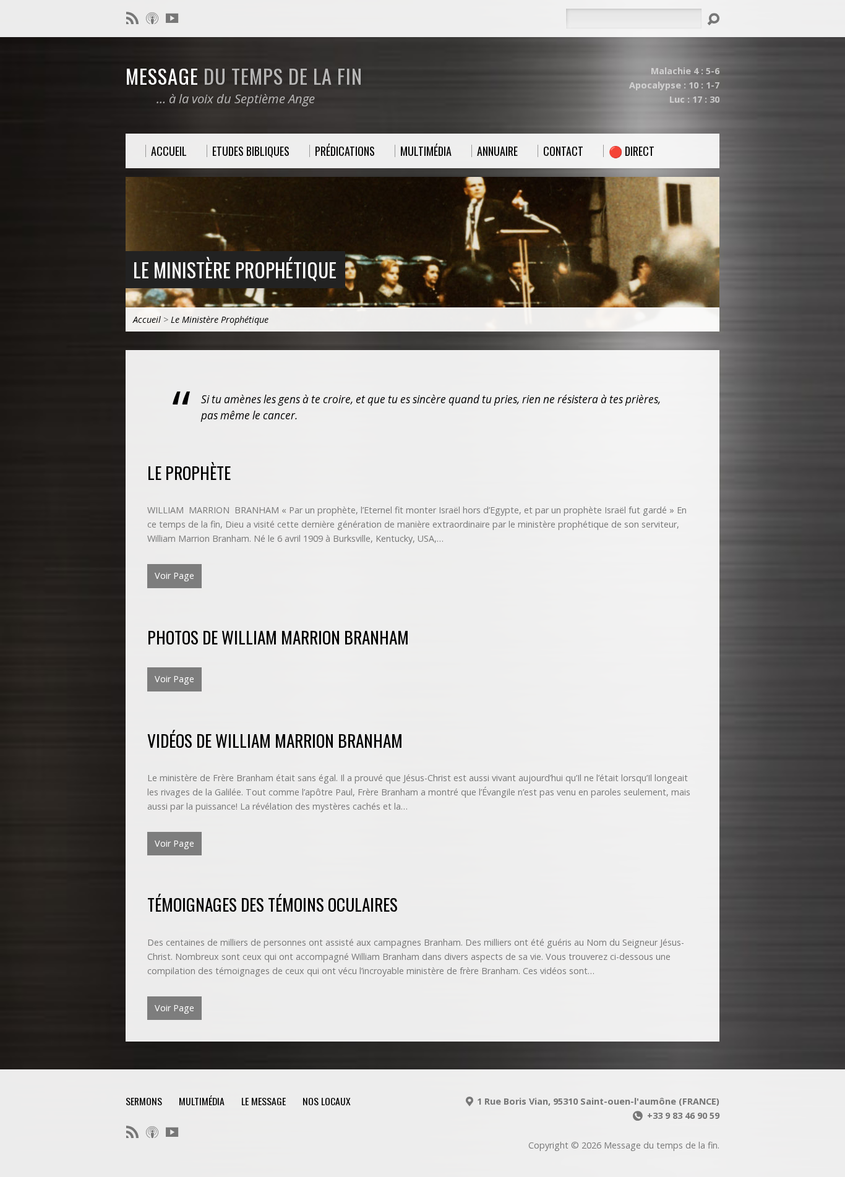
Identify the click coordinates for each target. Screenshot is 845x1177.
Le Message (263, 1101)
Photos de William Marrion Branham (278, 636)
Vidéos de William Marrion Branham (275, 740)
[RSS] (132, 18)
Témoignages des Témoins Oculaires (272, 904)
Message (244, 75)
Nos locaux (326, 1101)
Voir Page (174, 575)
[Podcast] (152, 18)
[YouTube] (172, 18)
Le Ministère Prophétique (235, 269)
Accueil (147, 319)
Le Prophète (189, 472)
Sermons (144, 1101)
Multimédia (202, 1101)
